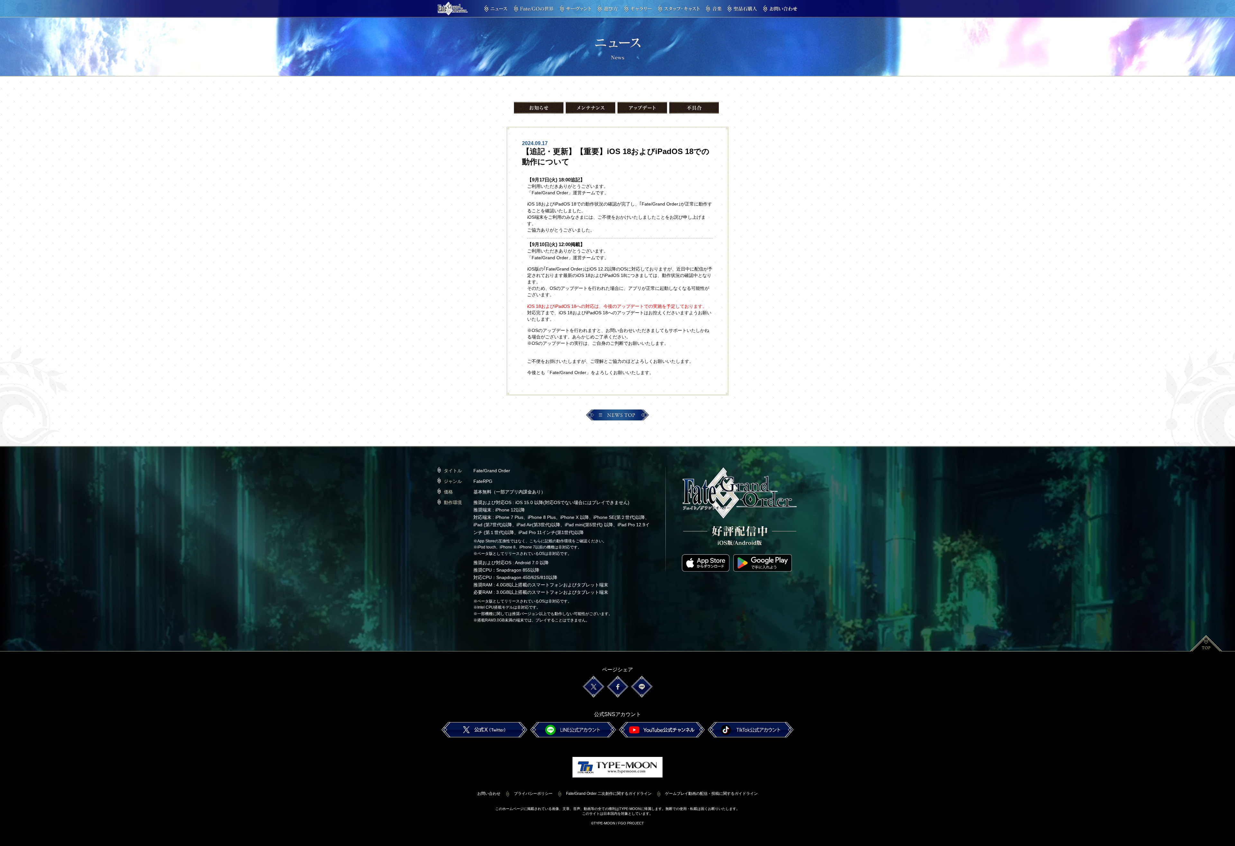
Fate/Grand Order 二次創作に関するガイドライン (609, 793)
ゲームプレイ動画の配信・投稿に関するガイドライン (711, 793)
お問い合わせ (488, 793)
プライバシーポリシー (533, 793)
